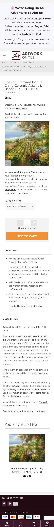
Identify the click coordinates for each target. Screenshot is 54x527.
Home (4, 62)
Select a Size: (14, 200)
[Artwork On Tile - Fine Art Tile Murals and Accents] (27, 55)
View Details (21, 108)
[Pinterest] (9, 504)
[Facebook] (4, 504)
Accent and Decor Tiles (21, 62)
